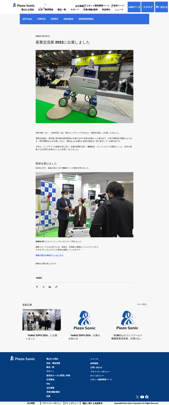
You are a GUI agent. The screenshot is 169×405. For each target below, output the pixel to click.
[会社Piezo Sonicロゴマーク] (84, 320)
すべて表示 (142, 304)
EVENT (54, 19)
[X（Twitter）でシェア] (43, 287)
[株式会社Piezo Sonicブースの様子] (41, 320)
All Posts (27, 19)
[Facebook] (147, 397)
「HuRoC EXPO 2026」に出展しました (41, 337)
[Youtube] (142, 397)
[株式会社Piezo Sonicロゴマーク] (127, 320)
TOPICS (41, 19)
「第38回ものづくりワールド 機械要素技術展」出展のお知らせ (126, 337)
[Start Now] (3, 389)
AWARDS (68, 19)
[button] (61, 10)
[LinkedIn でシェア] (50, 287)
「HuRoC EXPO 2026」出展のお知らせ (84, 337)
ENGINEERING (86, 19)
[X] (137, 397)
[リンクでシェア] (56, 287)
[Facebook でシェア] (37, 287)
